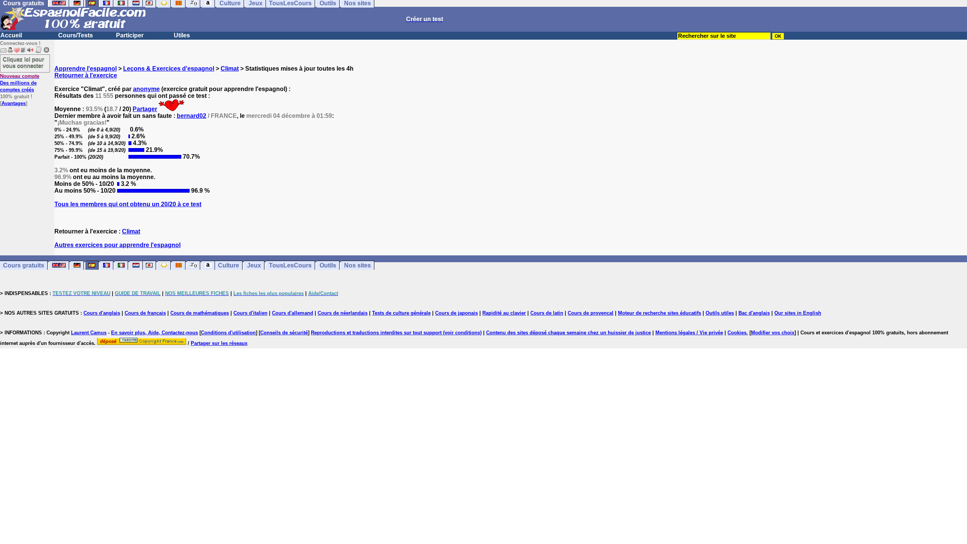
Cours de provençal (590, 313)
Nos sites (357, 265)
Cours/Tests (75, 35)
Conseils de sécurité (284, 332)
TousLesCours (290, 265)
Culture (228, 265)
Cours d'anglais (101, 313)
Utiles (182, 35)
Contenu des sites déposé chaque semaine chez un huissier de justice (568, 332)
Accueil (11, 35)
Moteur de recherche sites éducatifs (659, 313)
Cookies (737, 332)
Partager (145, 109)
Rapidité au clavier (504, 313)
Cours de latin (546, 313)
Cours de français (145, 313)
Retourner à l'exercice (85, 75)
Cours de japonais (456, 313)
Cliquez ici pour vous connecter (23, 62)
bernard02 (191, 116)
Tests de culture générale (401, 313)
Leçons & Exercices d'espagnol (168, 68)
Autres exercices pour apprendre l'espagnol (117, 245)
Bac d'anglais (754, 313)
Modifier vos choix (772, 332)
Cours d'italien (250, 313)
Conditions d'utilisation (228, 332)
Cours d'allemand (292, 313)
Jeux (254, 265)
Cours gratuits (23, 265)
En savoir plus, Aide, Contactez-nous (154, 332)
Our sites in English (797, 313)
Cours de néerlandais (343, 313)
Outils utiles (720, 313)
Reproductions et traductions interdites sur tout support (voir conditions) (396, 332)
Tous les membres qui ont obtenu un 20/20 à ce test (127, 204)
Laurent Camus (89, 332)
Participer (130, 35)
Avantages (14, 103)
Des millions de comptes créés (19, 83)
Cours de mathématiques (199, 313)
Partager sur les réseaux (219, 343)
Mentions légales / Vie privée (689, 332)
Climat (230, 68)
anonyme (146, 89)
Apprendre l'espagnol (85, 68)
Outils (328, 265)
